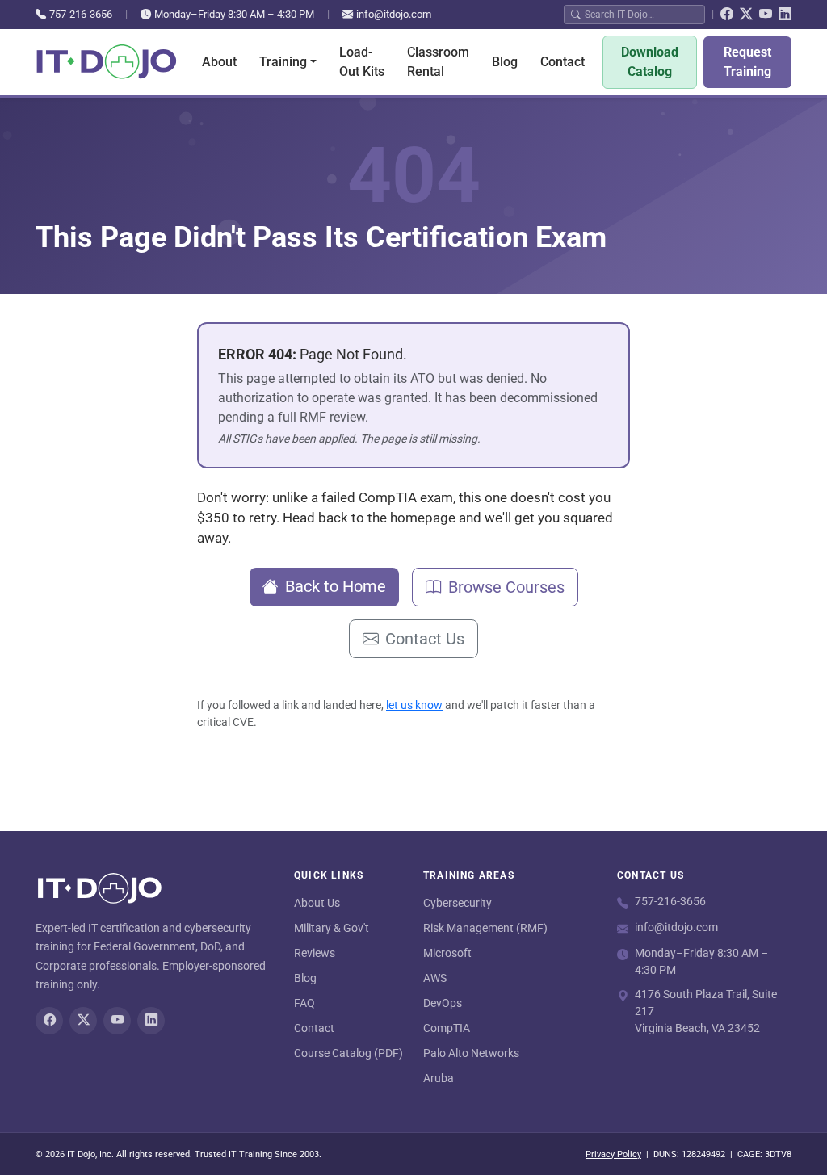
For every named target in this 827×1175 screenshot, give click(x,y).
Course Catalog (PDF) (348, 1053)
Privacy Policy (613, 1154)
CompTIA (446, 1028)
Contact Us (424, 638)
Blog (505, 61)
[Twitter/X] (746, 14)
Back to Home (335, 586)
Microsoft (447, 952)
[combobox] (641, 14)
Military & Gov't (331, 927)
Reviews (314, 952)
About (219, 61)
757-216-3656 (80, 14)
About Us (317, 902)
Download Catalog (649, 61)
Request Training (747, 61)
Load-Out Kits (361, 61)
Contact (562, 61)
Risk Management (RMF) (485, 927)
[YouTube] (765, 14)
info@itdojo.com (393, 14)
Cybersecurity (457, 902)
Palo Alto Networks (471, 1053)
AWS (435, 977)
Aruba (438, 1078)
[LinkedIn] (785, 14)
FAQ (304, 1003)
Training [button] (283, 61)
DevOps (442, 1003)
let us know (414, 705)
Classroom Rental (438, 61)
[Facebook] (726, 14)
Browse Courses (506, 587)
